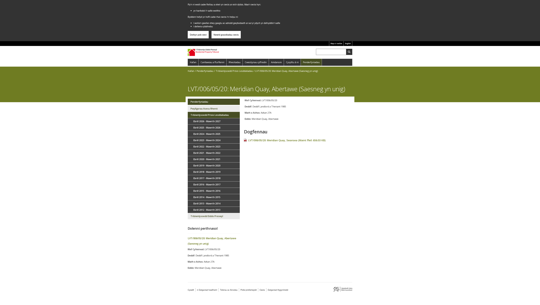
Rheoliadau (234, 62)
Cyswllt (191, 289)
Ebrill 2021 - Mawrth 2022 (206, 152)
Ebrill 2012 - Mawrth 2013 (206, 209)
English (348, 43)
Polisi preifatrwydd (248, 289)
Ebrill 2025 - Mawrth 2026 (206, 127)
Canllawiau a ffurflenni (212, 62)
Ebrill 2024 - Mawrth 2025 (206, 133)
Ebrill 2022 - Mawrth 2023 (206, 146)
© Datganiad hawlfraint (207, 289)
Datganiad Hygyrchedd (278, 289)
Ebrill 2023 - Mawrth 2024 (206, 140)
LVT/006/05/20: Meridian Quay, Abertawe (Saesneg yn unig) (286, 71)
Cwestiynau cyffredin (256, 62)
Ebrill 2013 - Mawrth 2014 (206, 203)
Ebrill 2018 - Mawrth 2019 (206, 171)
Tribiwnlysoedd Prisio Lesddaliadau (234, 71)
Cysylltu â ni (292, 62)
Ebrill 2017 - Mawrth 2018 (206, 178)
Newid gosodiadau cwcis (226, 34)
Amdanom (276, 62)
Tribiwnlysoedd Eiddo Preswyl (207, 216)
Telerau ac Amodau (229, 289)
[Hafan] (203, 52)
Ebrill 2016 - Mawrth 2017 (206, 184)
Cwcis (262, 289)
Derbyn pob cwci (198, 34)
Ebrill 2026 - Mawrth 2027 (206, 121)
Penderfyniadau (311, 62)
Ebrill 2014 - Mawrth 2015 (206, 197)
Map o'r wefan (336, 43)
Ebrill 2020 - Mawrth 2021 (206, 159)
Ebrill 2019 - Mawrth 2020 (206, 165)
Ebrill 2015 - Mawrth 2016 (206, 190)
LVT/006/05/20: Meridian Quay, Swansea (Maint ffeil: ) (287, 140)
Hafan (193, 62)
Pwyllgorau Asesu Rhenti (204, 108)
